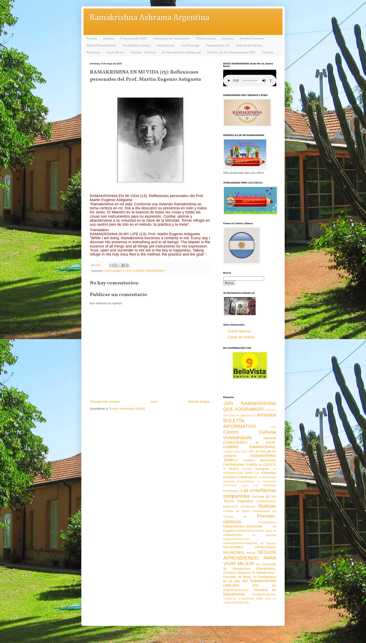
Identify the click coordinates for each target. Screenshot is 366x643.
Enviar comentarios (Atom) (127, 408)
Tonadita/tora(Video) (263, 594)
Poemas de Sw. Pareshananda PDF (231, 52)
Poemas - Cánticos (143, 52)
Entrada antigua (198, 401)
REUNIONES (233, 553)
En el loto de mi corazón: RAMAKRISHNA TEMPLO (249, 455)
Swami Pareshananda (101, 45)
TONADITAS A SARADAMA (238, 598)
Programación (267, 522)
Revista (251, 552)
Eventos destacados (260, 460)
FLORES (247, 469)
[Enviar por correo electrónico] (111, 265)
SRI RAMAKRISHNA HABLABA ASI (249, 583)
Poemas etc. (235, 516)
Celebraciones (205, 38)
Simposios (244, 572)
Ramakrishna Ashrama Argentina (149, 18)
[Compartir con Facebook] (123, 265)
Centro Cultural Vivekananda (249, 434)
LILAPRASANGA (266, 501)
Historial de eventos (249, 45)
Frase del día (115, 52)
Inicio (153, 401)
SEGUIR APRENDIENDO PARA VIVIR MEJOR (249, 558)
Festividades (233, 464)
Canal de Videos (241, 337)
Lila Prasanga (190, 45)
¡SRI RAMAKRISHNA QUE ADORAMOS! (249, 406)
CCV (273, 427)
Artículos (227, 38)
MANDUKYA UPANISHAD (239, 506)
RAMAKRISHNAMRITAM (236, 539)
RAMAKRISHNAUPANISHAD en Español (249, 543)
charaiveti (269, 438)
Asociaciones (166, 45)
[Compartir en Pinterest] (127, 265)
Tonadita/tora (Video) (136, 45)
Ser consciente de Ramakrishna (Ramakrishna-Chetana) (249, 568)
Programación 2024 (133, 38)
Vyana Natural (239, 331)
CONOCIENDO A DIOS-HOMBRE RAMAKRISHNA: (134, 270)
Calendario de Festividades (171, 38)
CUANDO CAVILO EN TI (236, 451)
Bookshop (93, 52)
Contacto (268, 52)
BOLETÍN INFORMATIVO (239, 423)
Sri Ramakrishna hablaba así (181, 52)
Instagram (262, 468)
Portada (91, 38)
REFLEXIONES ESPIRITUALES (249, 547)
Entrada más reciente (105, 401)
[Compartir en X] (119, 265)
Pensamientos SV (217, 45)
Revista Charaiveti (252, 38)
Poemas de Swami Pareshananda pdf (249, 511)
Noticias (108, 38)
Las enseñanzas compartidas (249, 493)
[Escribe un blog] (115, 265)
